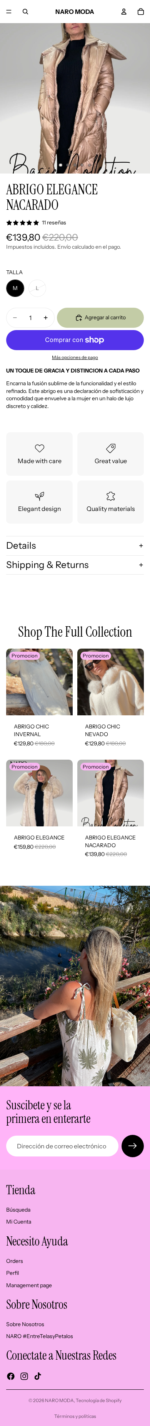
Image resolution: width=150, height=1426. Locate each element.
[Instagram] (24, 1376)
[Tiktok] (37, 1376)
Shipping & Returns (47, 564)
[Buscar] (25, 11)
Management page (29, 1285)
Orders (14, 1260)
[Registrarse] (133, 1146)
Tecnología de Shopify (99, 1400)
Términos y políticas (75, 1416)
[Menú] (9, 11)
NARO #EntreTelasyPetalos (39, 1336)
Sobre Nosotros (25, 1324)
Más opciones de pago (75, 357)
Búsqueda (18, 1209)
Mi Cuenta (18, 1221)
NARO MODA (59, 1400)
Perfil (12, 1272)
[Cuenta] (123, 11)
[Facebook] (10, 1376)
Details (21, 545)
